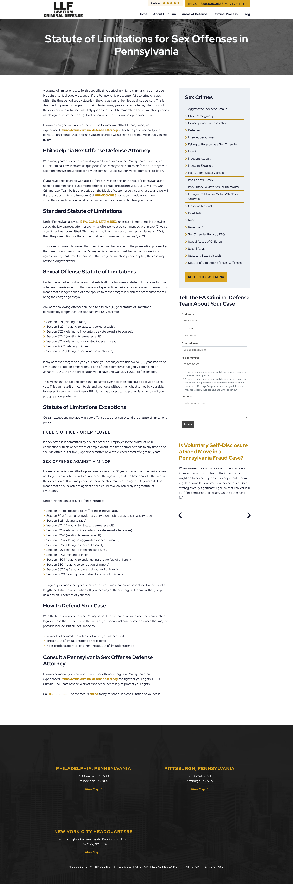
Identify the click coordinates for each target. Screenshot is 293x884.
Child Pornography (201, 116)
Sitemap (141, 866)
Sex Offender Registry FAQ (206, 234)
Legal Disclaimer (165, 866)
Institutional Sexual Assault (206, 173)
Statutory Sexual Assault (204, 255)
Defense (194, 130)
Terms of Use (213, 866)
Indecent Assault (199, 158)
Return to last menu (206, 277)
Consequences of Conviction (208, 123)
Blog (246, 14)
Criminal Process (225, 14)
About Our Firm (164, 14)
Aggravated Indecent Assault (207, 109)
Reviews (155, 3)
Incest (192, 151)
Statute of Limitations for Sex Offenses (215, 263)
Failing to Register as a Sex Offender (213, 144)
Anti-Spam (191, 866)
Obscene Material (200, 206)
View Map (92, 789)
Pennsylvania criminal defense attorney (89, 130)
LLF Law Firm (90, 866)
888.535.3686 (212, 4)
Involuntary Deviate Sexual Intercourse (214, 187)
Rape (191, 220)
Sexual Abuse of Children (205, 241)
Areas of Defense (195, 14)
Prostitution (196, 213)
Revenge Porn (197, 227)
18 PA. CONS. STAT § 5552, (99, 222)
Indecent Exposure (200, 166)
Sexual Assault (197, 249)
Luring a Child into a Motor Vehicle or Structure (213, 196)
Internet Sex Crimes (201, 137)
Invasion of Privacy (200, 180)
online (93, 694)
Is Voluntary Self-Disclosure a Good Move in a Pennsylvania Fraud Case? (213, 451)
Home (143, 14)
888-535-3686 (105, 195)
